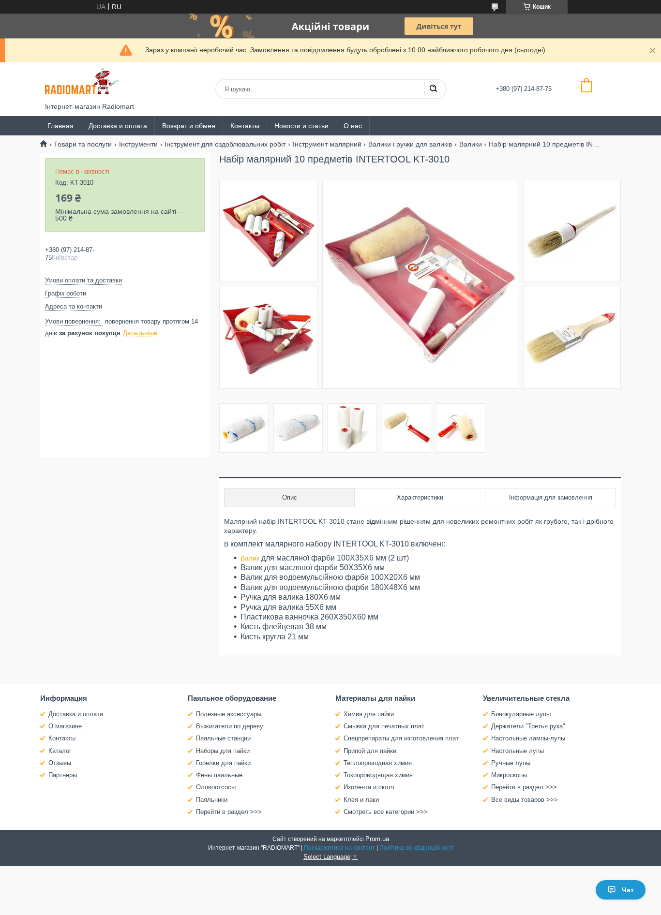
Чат (628, 890)
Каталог (60, 750)
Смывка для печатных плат (384, 726)
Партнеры (62, 775)
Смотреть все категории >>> (386, 811)
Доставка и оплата (118, 126)
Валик (249, 558)
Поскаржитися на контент (339, 847)
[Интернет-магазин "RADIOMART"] (81, 82)
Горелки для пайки (223, 763)
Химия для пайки (369, 714)
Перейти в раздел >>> (229, 811)
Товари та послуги (83, 144)
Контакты (244, 126)
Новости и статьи (301, 126)
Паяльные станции (223, 738)
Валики (470, 144)
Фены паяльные (219, 775)
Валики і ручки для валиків (410, 144)
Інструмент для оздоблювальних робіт (225, 144)
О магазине (65, 726)
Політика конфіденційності (416, 847)
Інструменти (138, 144)
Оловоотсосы (216, 787)
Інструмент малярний (327, 144)
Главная (60, 126)
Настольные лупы (517, 750)
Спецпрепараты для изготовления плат (401, 738)
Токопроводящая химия (378, 775)
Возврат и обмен (188, 126)
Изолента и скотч (369, 787)
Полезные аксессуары (228, 714)
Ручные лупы (510, 763)
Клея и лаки (361, 799)
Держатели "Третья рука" (528, 726)
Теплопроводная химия (378, 763)
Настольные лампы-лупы (528, 738)
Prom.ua (377, 838)
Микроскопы (509, 775)
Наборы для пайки (223, 750)
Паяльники (211, 799)
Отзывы (59, 763)
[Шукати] (433, 89)
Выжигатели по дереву (229, 726)
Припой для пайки (370, 750)
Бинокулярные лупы (521, 714)
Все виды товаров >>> (524, 799)
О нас (353, 126)
